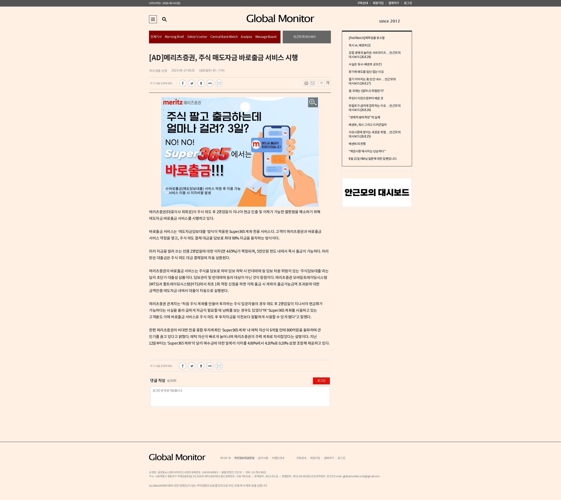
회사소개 (225, 458)
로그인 (408, 3)
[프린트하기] (306, 83)
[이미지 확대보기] (313, 102)
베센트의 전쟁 (357, 144)
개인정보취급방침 (244, 458)
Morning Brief (174, 37)
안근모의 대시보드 (304, 37)
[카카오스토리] (201, 83)
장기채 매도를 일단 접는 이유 (366, 72)
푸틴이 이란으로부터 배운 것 (366, 98)
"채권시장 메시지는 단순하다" (367, 151)
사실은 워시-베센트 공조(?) (365, 64)
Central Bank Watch (224, 37)
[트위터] (191, 83)
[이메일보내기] (312, 83)
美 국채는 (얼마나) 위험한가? (366, 91)
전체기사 (156, 37)
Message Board (265, 37)
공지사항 (263, 458)
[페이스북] (182, 83)
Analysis (246, 37)
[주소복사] (210, 83)
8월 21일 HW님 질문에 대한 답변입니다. (373, 159)
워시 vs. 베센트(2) (360, 45)
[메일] (219, 83)
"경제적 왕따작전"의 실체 (364, 117)
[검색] (164, 19)
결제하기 (393, 3)
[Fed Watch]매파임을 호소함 (367, 38)
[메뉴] (153, 19)
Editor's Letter (197, 37)
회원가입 (378, 3)
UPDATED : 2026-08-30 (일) (164, 3)
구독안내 (362, 3)
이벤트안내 (278, 458)
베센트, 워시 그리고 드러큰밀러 (368, 125)
